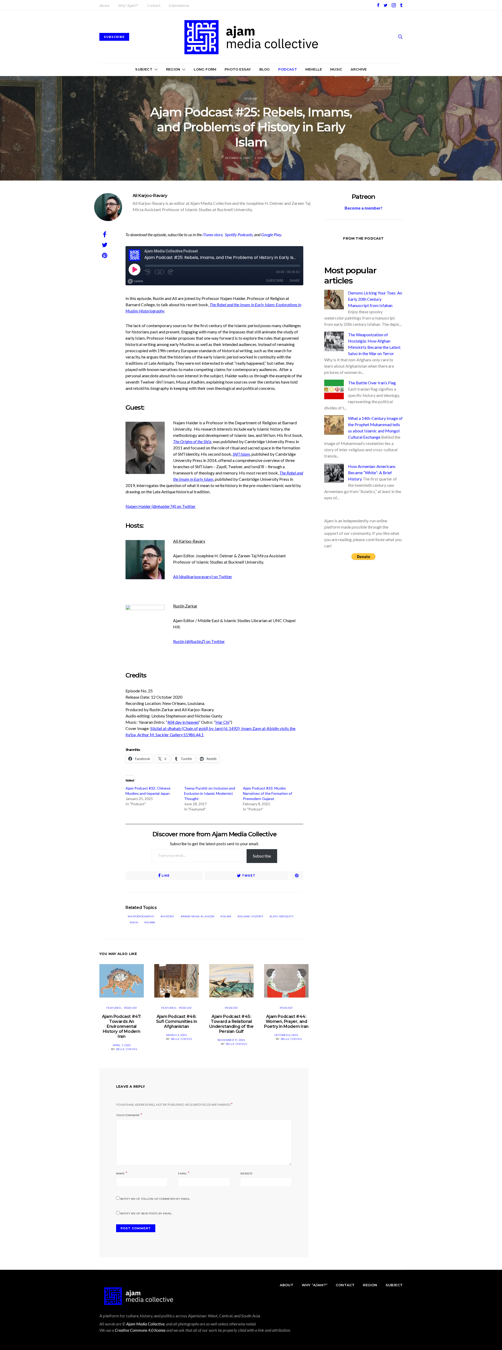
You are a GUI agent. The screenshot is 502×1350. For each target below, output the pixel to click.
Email (182, 1173)
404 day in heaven (183, 722)
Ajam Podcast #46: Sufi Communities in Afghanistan (176, 1021)
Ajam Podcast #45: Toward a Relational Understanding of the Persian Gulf (231, 1024)
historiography (141, 916)
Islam (227, 916)
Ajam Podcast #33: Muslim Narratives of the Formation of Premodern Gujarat (267, 793)
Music (336, 69)
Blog (264, 69)
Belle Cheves (126, 1049)
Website (246, 1173)
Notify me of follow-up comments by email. (155, 1199)
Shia (135, 922)
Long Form (205, 69)
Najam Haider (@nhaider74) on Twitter (161, 506)
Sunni (150, 922)
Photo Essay (238, 69)
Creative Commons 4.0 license (140, 1330)
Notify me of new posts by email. (146, 1213)
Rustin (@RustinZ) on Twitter (199, 641)
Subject (143, 69)
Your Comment (128, 1115)
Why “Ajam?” (128, 5)
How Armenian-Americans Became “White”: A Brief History (372, 472)
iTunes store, (213, 234)
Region (173, 69)
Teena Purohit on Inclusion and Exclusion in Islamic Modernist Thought (209, 793)
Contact (154, 5)
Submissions (179, 5)
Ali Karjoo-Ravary (150, 195)
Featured (113, 1008)
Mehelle (313, 69)
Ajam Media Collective (145, 1323)
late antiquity (282, 916)
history (168, 916)
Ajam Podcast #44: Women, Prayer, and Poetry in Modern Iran (286, 1021)
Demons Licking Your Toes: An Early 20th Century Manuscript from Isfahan (375, 299)
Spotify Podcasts (239, 234)
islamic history (251, 916)
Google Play (271, 234)
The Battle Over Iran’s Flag (372, 382)
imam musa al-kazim (198, 916)
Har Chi (222, 722)
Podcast (287, 69)
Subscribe (262, 855)
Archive (359, 69)
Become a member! (364, 207)
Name (120, 1173)
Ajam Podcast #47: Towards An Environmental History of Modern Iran (121, 1026)
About (104, 5)
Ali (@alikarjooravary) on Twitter (202, 576)
